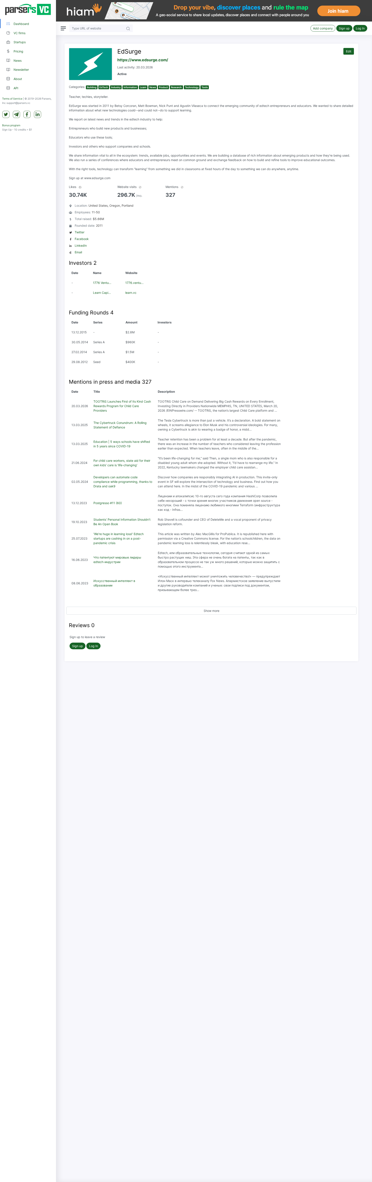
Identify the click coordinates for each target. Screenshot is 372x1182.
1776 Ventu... (102, 283)
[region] (28, 591)
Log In (360, 28)
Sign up (344, 28)
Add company (323, 28)
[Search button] (128, 28)
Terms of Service (12, 98)
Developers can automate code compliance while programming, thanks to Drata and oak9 (122, 481)
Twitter (79, 232)
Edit (348, 51)
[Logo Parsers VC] (28, 9)
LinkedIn (81, 245)
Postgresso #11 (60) (107, 503)
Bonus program (11, 125)
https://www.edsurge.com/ (142, 60)
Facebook (82, 239)
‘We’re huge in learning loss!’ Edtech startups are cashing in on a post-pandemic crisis (118, 538)
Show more (211, 611)
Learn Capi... (102, 292)
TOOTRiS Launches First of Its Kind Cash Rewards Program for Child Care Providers (122, 406)
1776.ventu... (134, 283)
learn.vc (130, 292)
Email (78, 252)
